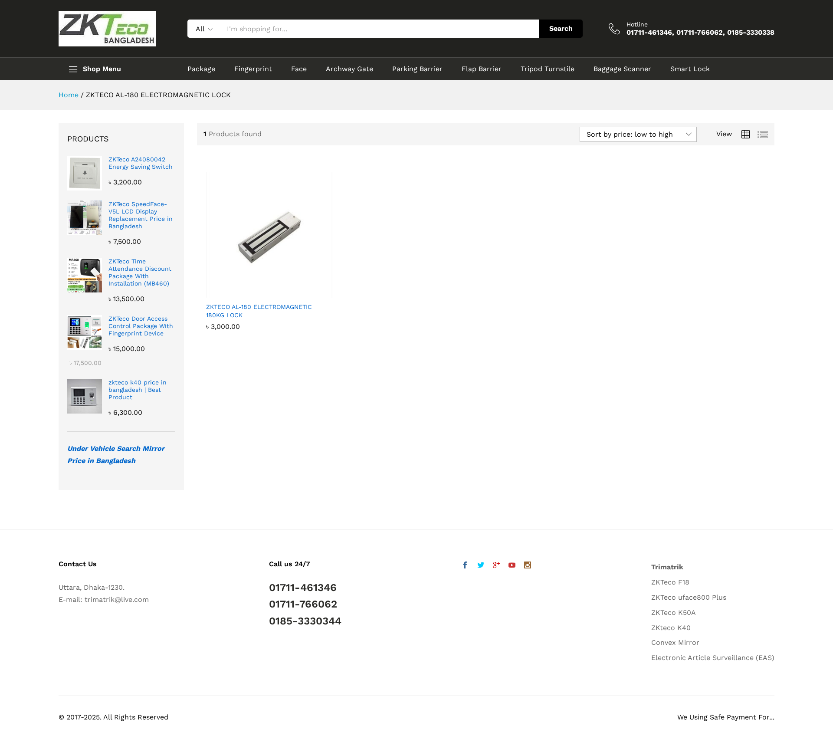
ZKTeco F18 (670, 582)
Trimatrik (667, 567)
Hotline (637, 24)
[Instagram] (527, 566)
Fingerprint (253, 69)
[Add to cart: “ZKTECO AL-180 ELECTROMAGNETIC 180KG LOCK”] (259, 292)
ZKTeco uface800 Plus (688, 597)
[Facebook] (465, 566)
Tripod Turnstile (547, 69)
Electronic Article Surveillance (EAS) (712, 658)
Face (299, 69)
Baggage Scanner (622, 69)
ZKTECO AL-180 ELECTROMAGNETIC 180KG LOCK (259, 310)
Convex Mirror (675, 642)
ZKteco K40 (671, 628)
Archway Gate (349, 69)
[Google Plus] (496, 566)
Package (201, 69)
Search (561, 28)
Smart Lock (690, 69)
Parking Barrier (417, 69)
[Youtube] (512, 566)
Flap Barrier (482, 69)
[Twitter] (481, 566)
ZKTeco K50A (673, 612)
